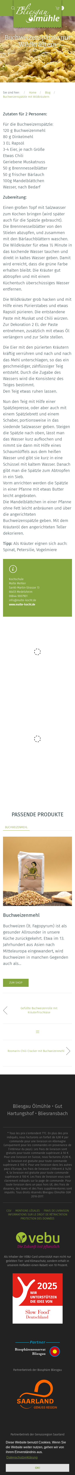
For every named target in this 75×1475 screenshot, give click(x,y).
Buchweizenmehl (16, 827)
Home (32, 92)
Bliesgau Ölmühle (38, 15)
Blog (47, 92)
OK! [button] (37, 1467)
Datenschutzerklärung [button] (22, 1457)
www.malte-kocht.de (22, 604)
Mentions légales (27, 1210)
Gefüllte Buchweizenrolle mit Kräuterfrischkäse (39, 1010)
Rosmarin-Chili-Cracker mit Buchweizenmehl (36, 1051)
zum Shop (15, 982)
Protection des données (37, 1218)
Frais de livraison (56, 1210)
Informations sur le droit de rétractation (37, 1214)
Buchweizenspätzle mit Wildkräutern (26, 97)
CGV (8, 1210)
